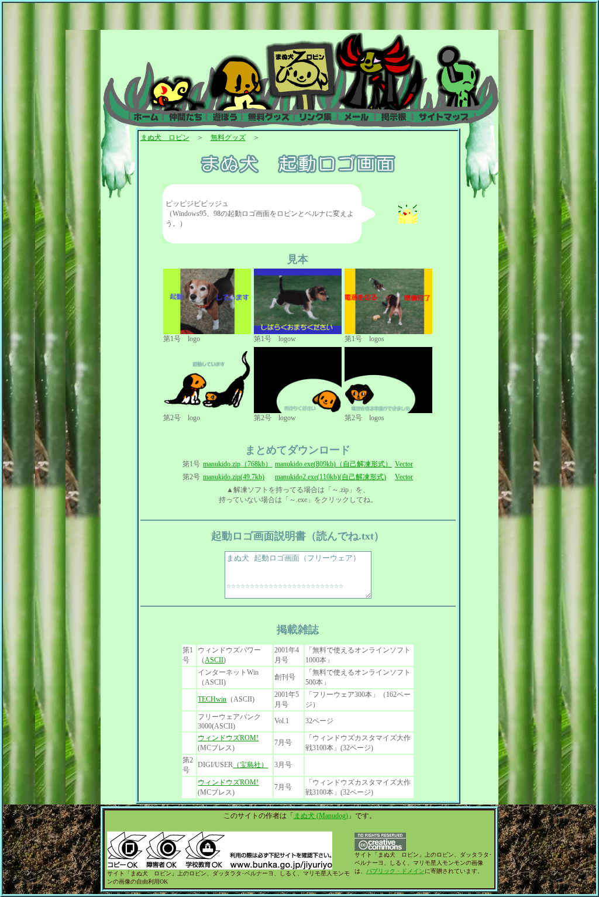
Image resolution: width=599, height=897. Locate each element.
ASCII (214, 660)
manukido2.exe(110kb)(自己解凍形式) (330, 477)
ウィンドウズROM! (228, 738)
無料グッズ (228, 137)
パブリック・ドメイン (395, 871)
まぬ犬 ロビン (165, 137)
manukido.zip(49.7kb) (233, 477)
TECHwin (212, 699)
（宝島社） (250, 765)
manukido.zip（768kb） (237, 464)
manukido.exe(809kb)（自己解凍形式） (333, 464)
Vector (404, 464)
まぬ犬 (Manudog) (321, 816)
